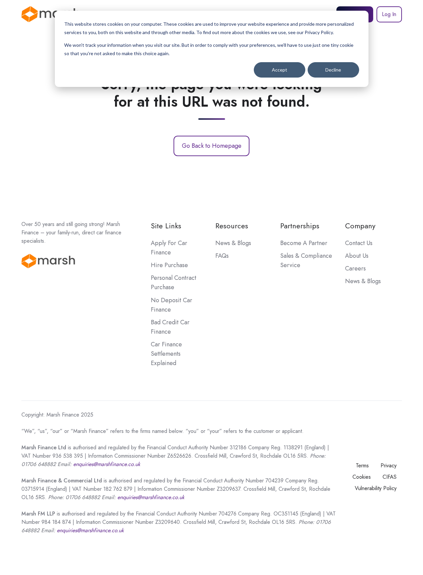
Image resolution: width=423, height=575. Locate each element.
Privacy (389, 465)
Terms (362, 465)
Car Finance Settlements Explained (166, 353)
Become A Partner (303, 243)
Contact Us (359, 243)
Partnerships (299, 226)
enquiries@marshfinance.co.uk (150, 497)
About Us (356, 255)
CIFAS (390, 477)
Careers (355, 268)
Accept (279, 70)
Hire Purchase (169, 265)
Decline (333, 70)
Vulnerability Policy (376, 488)
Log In (389, 14)
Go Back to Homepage (211, 145)
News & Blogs (233, 243)
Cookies (361, 477)
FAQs (222, 255)
